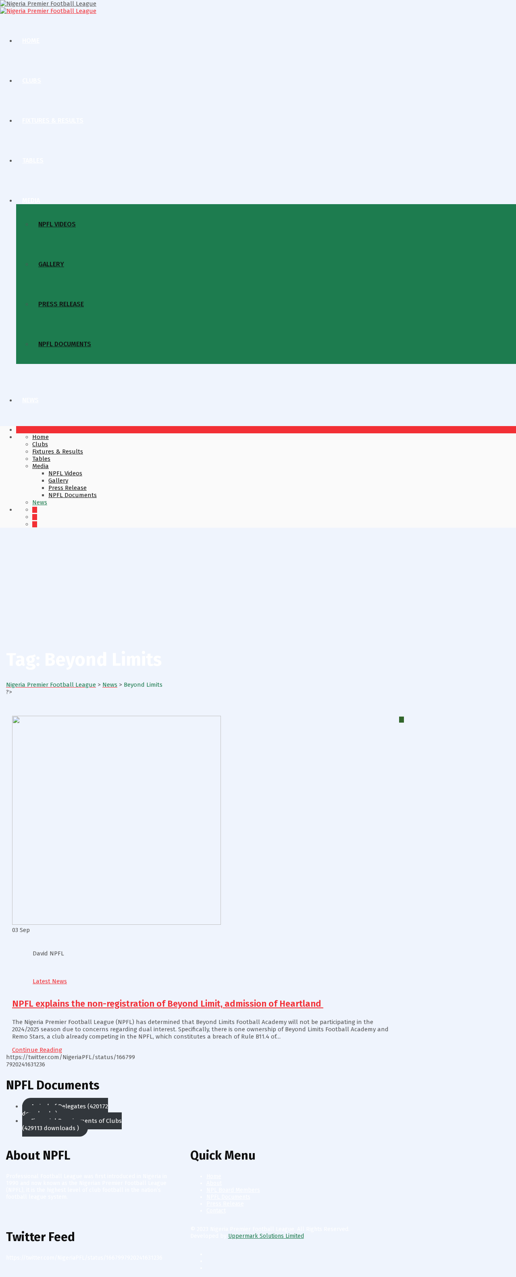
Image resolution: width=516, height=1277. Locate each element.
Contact (216, 1210)
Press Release (61, 304)
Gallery (51, 264)
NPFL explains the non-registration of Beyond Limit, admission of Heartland (167, 1003)
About (214, 1183)
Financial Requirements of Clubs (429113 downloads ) (72, 1124)
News (30, 400)
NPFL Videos (57, 224)
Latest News (50, 981)
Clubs (31, 80)
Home (31, 40)
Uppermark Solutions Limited (266, 1236)
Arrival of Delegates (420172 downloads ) (65, 1110)
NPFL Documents (64, 344)
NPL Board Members (233, 1190)
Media (31, 200)
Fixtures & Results (52, 120)
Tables (33, 160)
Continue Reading (37, 1049)
